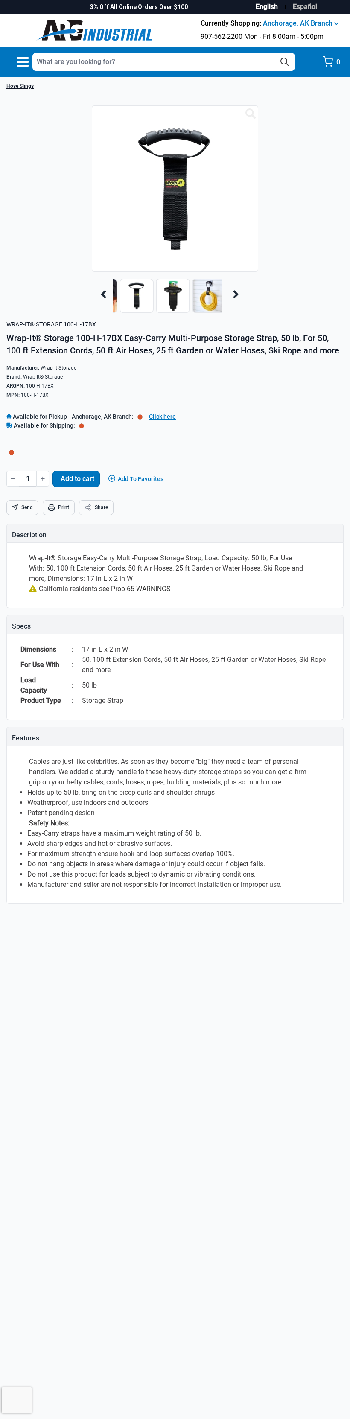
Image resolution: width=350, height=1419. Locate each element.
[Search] (284, 62)
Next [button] (235, 295)
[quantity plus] (42, 479)
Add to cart (77, 479)
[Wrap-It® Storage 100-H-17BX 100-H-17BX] (250, 114)
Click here (162, 416)
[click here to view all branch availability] (81, 425)
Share (101, 507)
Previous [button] (103, 295)
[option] (134, 300)
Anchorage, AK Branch (298, 23)
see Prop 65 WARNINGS (135, 589)
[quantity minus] (12, 479)
